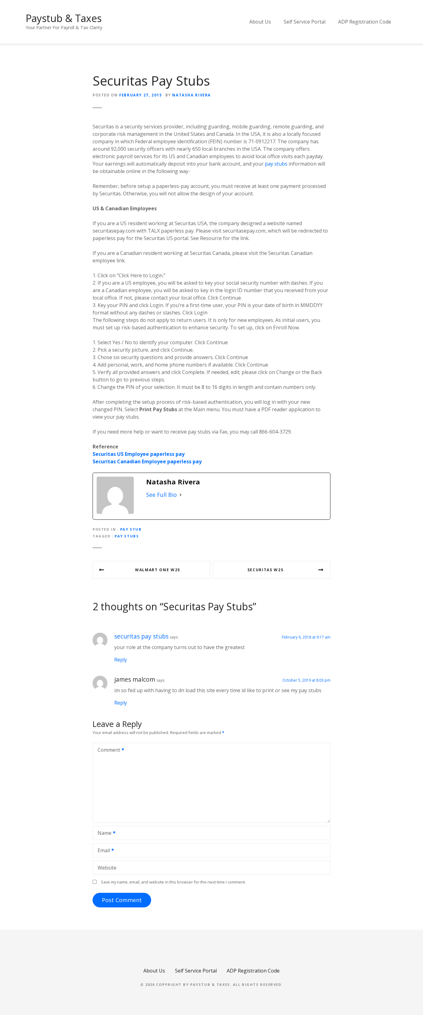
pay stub (131, 529)
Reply (120, 659)
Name (103, 834)
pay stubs (276, 163)
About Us (260, 21)
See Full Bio (161, 494)
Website (107, 867)
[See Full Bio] (180, 495)
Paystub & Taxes (64, 18)
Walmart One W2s (157, 569)
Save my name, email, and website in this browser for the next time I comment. (173, 882)
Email (102, 851)
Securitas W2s (265, 569)
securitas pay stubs (141, 636)
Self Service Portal (304, 21)
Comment (107, 750)
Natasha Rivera (191, 95)
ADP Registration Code (364, 21)
